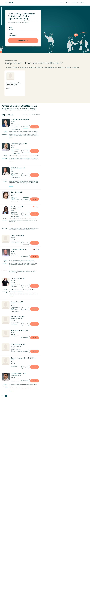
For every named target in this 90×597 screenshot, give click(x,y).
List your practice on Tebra (77, 2)
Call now (34, 126)
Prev (2, 396)
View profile (25, 126)
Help (67, 2)
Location (11, 33)
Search (10, 27)
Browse (62, 2)
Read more (11, 137)
